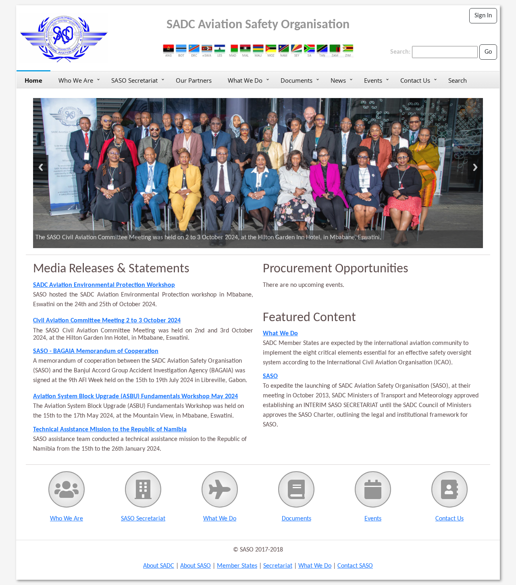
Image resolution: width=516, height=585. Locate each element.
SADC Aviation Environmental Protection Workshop (104, 285)
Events (373, 80)
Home (33, 80)
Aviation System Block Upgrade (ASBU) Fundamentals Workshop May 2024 (135, 396)
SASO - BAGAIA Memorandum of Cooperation (95, 351)
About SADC (158, 566)
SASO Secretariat (134, 80)
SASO (270, 376)
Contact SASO (355, 566)
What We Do (245, 80)
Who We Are (75, 80)
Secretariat (277, 566)
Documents (296, 80)
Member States (237, 566)
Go (488, 52)
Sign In (483, 16)
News (338, 80)
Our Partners (194, 80)
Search (457, 80)
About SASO (195, 566)
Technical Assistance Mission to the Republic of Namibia (110, 429)
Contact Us (415, 80)
